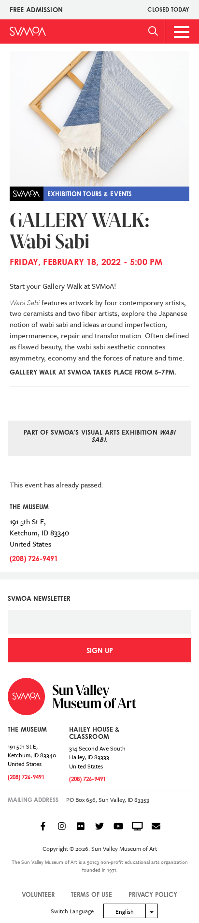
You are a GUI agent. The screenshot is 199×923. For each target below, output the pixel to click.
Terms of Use (91, 894)
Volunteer (38, 894)
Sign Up (99, 650)
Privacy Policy (152, 894)
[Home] (28, 31)
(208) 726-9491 (34, 558)
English (124, 911)
